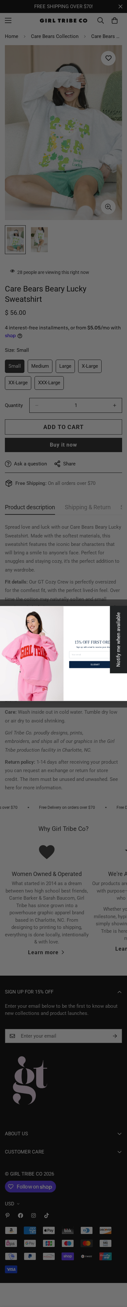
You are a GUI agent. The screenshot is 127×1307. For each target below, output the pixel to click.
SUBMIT (95, 664)
